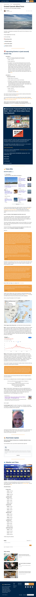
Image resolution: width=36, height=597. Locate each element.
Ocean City (8, 98)
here (11, 72)
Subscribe (31, 1)
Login (27, 1)
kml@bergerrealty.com (24, 149)
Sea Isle (12, 98)
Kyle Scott (7, 10)
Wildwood (6, 99)
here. (17, 95)
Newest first (28, 540)
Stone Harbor (23, 98)
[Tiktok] (28, 587)
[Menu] (34, 1)
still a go (27, 294)
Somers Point (29, 98)
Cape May (10, 99)
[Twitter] (26, 587)
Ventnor (14, 99)
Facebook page (25, 483)
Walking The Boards (6, 4)
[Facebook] (30, 587)
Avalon (19, 98)
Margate (15, 98)
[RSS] (32, 587)
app (11, 484)
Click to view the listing (8, 147)
